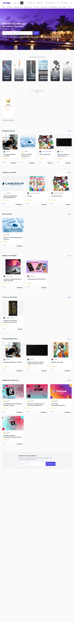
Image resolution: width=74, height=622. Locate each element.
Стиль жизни (36, 7)
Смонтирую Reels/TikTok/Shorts (36, 279)
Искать (36, 33)
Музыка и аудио (44, 7)
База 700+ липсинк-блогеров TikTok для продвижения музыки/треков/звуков (35, 404)
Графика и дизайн (28, 7)
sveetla (8, 105)
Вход (58, 3)
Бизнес (3, 7)
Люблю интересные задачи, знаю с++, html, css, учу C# (63, 155)
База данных (9, 7)
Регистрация (65, 3)
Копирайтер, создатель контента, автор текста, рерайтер (10, 321)
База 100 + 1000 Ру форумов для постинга (26, 155)
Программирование (53, 7)
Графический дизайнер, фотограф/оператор (10, 196)
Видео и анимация (63, 7)
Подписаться (50, 464)
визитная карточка (44, 154)
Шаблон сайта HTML (57, 362)
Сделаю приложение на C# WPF (9, 155)
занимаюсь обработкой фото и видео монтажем (12, 279)
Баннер (29, 196)
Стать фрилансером (50, 3)
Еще (37, 92)
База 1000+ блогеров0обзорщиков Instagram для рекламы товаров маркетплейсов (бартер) (60, 404)
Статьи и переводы (23, 37)
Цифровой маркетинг (18, 7)
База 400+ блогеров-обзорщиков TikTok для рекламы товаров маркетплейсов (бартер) (12, 436)
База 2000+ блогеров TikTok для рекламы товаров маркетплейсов (12, 404)
